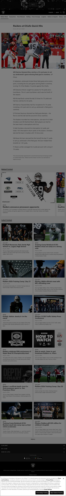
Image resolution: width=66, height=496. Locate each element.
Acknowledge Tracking (42, 492)
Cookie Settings (48, 489)
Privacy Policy (49, 480)
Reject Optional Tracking (57, 492)
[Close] (63, 478)
